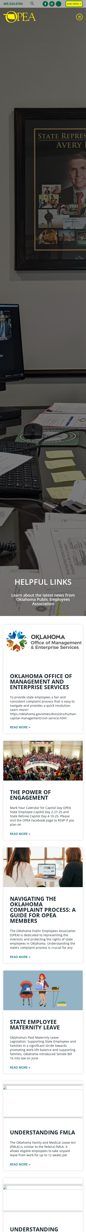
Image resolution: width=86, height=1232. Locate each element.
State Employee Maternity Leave (35, 1024)
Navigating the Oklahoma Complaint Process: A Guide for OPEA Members (43, 909)
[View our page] (58, 4)
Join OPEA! (73, 3)
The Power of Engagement (30, 794)
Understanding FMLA (42, 1132)
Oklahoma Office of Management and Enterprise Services (41, 681)
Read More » (20, 727)
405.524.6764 (13, 4)
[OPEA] (25, 17)
